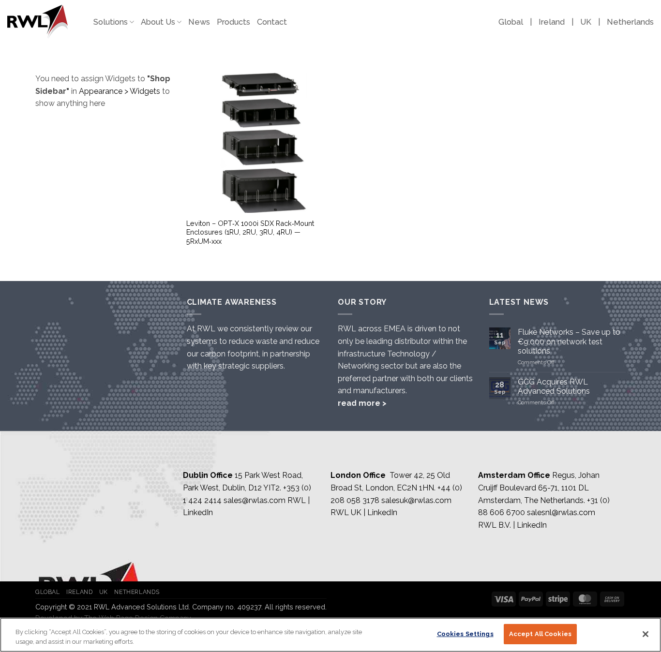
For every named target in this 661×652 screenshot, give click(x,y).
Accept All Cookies (540, 633)
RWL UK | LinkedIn (363, 512)
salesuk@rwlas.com (416, 500)
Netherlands (630, 22)
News (199, 22)
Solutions (110, 22)
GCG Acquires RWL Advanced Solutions (554, 386)
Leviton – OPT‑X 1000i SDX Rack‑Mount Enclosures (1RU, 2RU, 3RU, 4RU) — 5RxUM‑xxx (250, 232)
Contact (272, 22)
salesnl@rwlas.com (561, 512)
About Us (158, 22)
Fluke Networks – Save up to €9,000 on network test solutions (569, 341)
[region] (330, 635)
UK (585, 22)
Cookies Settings (465, 633)
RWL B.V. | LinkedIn (512, 525)
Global (510, 22)
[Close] (645, 634)
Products (233, 22)
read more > (362, 403)
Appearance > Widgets (119, 91)
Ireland (552, 22)
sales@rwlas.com (254, 500)
